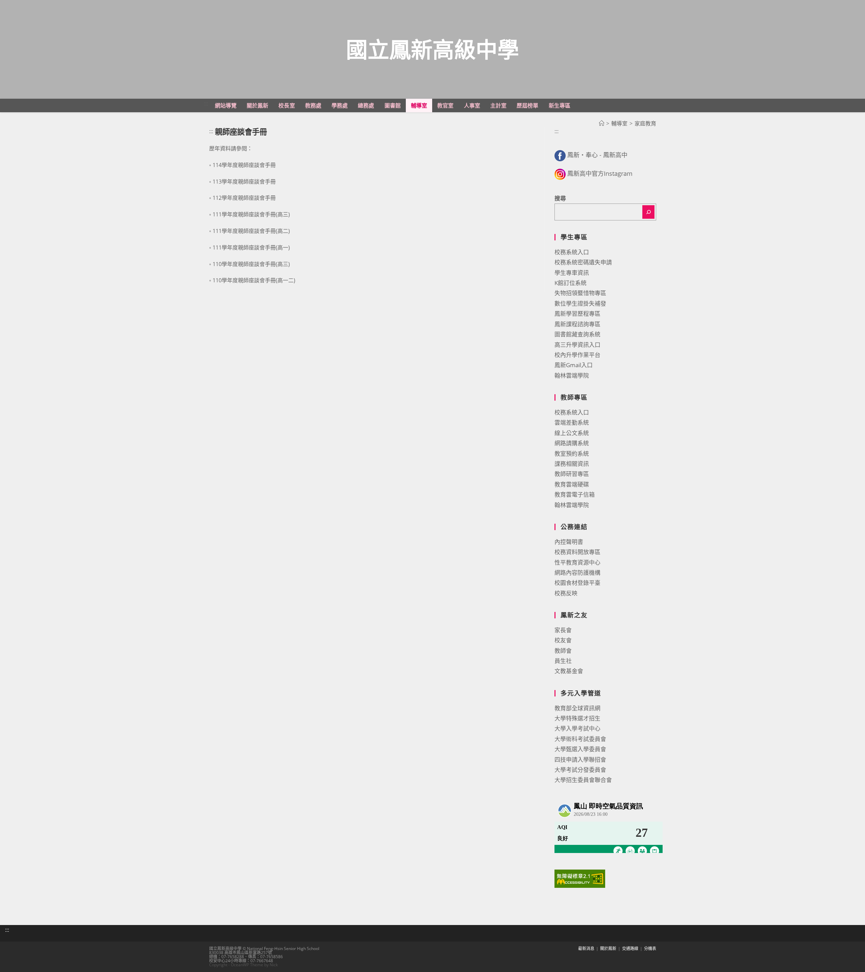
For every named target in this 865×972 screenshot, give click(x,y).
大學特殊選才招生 (577, 718)
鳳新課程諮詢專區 (577, 324)
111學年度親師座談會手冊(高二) (251, 231)
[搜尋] (648, 212)
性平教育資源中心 (577, 562)
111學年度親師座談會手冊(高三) (251, 214)
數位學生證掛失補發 (580, 303)
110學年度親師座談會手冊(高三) (251, 264)
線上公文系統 (571, 433)
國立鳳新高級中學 (432, 49)
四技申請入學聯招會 (580, 759)
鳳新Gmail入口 (573, 365)
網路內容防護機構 (577, 572)
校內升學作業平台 (577, 355)
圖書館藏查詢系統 (577, 334)
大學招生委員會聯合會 (583, 780)
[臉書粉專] (560, 155)
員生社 (563, 661)
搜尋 (560, 198)
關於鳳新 (608, 948)
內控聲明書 (568, 542)
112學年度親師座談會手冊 (244, 197)
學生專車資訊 (571, 273)
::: (206, 103)
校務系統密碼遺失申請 (583, 262)
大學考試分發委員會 (580, 770)
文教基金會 (568, 671)
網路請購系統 (571, 443)
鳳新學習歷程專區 (577, 313)
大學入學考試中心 (577, 728)
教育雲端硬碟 (571, 484)
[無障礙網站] (579, 878)
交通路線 (630, 948)
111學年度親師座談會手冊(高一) (251, 247)
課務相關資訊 (571, 464)
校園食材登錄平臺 (577, 583)
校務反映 (565, 593)
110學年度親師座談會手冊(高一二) (254, 280)
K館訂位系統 (570, 283)
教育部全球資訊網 (577, 708)
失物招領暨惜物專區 (580, 293)
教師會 (563, 651)
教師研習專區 (571, 474)
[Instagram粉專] (560, 173)
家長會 (563, 630)
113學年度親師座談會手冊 (244, 181)
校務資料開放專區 (577, 552)
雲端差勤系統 (571, 422)
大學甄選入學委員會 (580, 749)
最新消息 (586, 948)
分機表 (650, 948)
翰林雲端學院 (571, 375)
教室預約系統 (571, 453)
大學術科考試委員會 (580, 739)
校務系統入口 (571, 252)
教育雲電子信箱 (574, 494)
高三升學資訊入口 (577, 345)
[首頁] (601, 123)
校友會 (563, 640)
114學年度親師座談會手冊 (244, 165)
